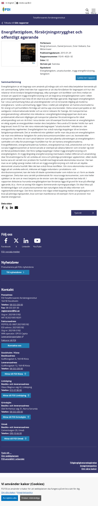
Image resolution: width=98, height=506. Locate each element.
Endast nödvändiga (31, 498)
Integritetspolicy (25, 492)
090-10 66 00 (16, 433)
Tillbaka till (16, 22)
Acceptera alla (9, 498)
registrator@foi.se (10, 310)
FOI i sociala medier (10, 251)
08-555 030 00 (16, 304)
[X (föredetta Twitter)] (6, 207)
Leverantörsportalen (12, 336)
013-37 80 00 (16, 390)
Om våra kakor (8, 492)
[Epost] (16, 207)
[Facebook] (3, 207)
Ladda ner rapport (86, 77)
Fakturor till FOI (8, 340)
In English (9, 3)
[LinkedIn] (11, 207)
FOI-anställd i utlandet (12, 459)
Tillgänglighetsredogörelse (83, 462)
